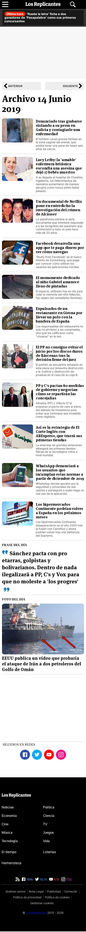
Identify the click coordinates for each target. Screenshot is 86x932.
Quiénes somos (15, 891)
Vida (46, 841)
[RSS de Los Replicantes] (18, 879)
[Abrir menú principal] (5, 4)
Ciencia (48, 816)
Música (7, 833)
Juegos (48, 833)
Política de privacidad (27, 897)
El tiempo (9, 852)
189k (29, 879)
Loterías (49, 852)
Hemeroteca (11, 863)
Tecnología (10, 841)
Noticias (8, 807)
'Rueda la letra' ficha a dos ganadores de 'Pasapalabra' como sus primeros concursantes (40, 17)
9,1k (56, 879)
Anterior (15, 86)
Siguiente (70, 86)
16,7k (43, 879)
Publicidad (54, 891)
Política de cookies (57, 897)
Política (48, 807)
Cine (5, 824)
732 (68, 879)
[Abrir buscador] (73, 4)
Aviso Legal (36, 891)
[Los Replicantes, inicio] (43, 4)
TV (45, 824)
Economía (9, 816)
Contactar (70, 891)
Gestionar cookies (41, 903)
